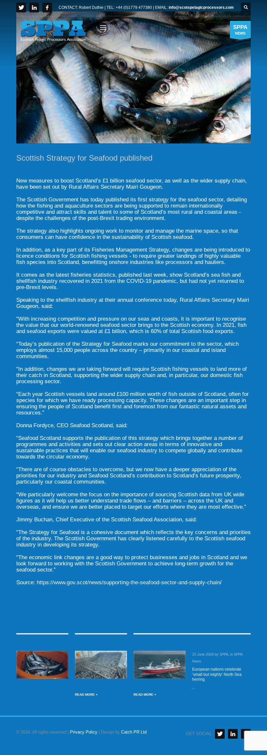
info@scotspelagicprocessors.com (201, 7)
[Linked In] (233, 734)
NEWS (240, 29)
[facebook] (47, 7)
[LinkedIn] (34, 7)
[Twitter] (21, 7)
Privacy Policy (83, 732)
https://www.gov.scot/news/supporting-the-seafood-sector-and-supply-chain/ (129, 582)
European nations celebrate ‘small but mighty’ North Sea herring (217, 674)
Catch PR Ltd (134, 732)
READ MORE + (86, 694)
